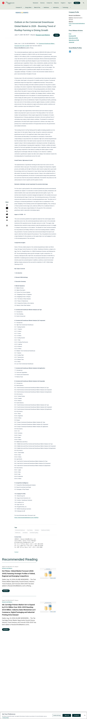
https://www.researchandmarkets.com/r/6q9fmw (26, 517)
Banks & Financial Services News (37, 7)
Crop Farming (29, 530)
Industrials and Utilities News (56, 7)
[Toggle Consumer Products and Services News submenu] (24, 7)
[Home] (8, 3)
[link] (35, 3)
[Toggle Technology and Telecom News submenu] (70, 7)
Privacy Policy (6, 717)
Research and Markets (43, 35)
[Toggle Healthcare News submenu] (51, 7)
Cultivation (37, 530)
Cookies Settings (57, 715)
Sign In (69, 2)
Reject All (67, 715)
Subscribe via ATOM (74, 40)
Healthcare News (47, 7)
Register (77, 2)
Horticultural (25, 532)
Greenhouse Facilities (45, 530)
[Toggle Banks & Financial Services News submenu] (42, 7)
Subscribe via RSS (73, 38)
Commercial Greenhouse (20, 530)
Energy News (28, 7)
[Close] (84, 715)
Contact (16, 552)
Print (70, 34)
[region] (43, 715)
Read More (5, 590)
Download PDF (72, 36)
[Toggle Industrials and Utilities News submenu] (61, 7)
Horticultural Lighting (34, 532)
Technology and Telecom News (65, 7)
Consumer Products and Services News (19, 7)
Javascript (71, 42)
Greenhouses (17, 532)
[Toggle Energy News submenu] (32, 7)
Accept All (76, 715)
